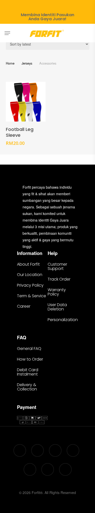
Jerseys (27, 63)
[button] (7, 33)
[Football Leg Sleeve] (26, 102)
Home (10, 63)
